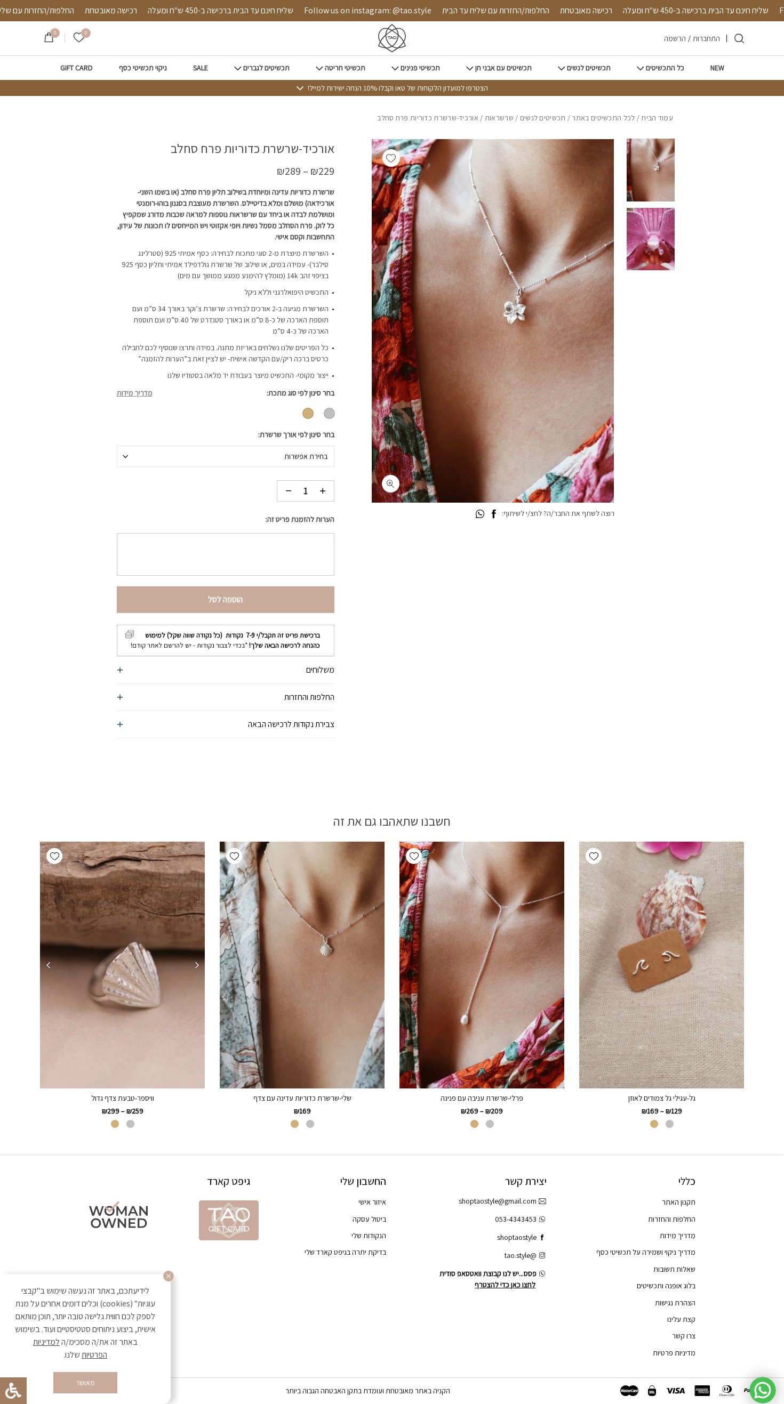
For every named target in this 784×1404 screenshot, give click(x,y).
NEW (717, 67)
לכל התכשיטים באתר (603, 118)
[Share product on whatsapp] (480, 514)
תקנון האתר (678, 1202)
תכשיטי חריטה (345, 67)
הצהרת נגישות (675, 1303)
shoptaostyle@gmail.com (498, 1201)
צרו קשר (683, 1336)
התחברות (706, 38)
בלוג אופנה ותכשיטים (666, 1285)
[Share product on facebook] (493, 514)
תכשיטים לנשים (589, 67)
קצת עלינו (681, 1319)
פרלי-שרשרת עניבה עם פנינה (482, 1098)
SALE (200, 67)
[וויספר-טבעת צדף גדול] (122, 965)
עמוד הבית (657, 118)
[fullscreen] (390, 484)
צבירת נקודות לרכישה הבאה (291, 724)
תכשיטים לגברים (266, 67)
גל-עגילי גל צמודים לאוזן (661, 1098)
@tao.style (521, 1255)
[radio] (329, 413)
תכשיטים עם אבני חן (503, 67)
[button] (391, 158)
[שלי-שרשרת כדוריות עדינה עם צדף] (302, 965)
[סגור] (168, 1276)
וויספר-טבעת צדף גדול (122, 1098)
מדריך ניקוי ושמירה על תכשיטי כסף (645, 1252)
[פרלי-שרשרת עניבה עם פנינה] (481, 965)
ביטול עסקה (369, 1219)
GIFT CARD (76, 67)
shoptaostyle (517, 1237)
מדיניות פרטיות (674, 1353)
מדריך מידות (135, 393)
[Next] (48, 965)
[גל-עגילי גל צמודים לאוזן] (661, 965)
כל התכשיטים (665, 67)
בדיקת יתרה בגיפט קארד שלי (345, 1252)
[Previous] (196, 965)
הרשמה (675, 38)
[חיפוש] (739, 38)
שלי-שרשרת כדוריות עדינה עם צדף (302, 1098)
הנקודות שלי (368, 1235)
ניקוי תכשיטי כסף (143, 67)
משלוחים (320, 669)
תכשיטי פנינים (420, 67)
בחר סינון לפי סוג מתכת (301, 393)
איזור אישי (372, 1202)
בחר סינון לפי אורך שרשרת (297, 434)
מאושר (85, 1382)
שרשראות (499, 118)
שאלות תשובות (674, 1269)
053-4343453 (516, 1219)
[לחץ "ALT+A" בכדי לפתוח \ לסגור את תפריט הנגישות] (13, 1390)
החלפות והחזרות (309, 697)
